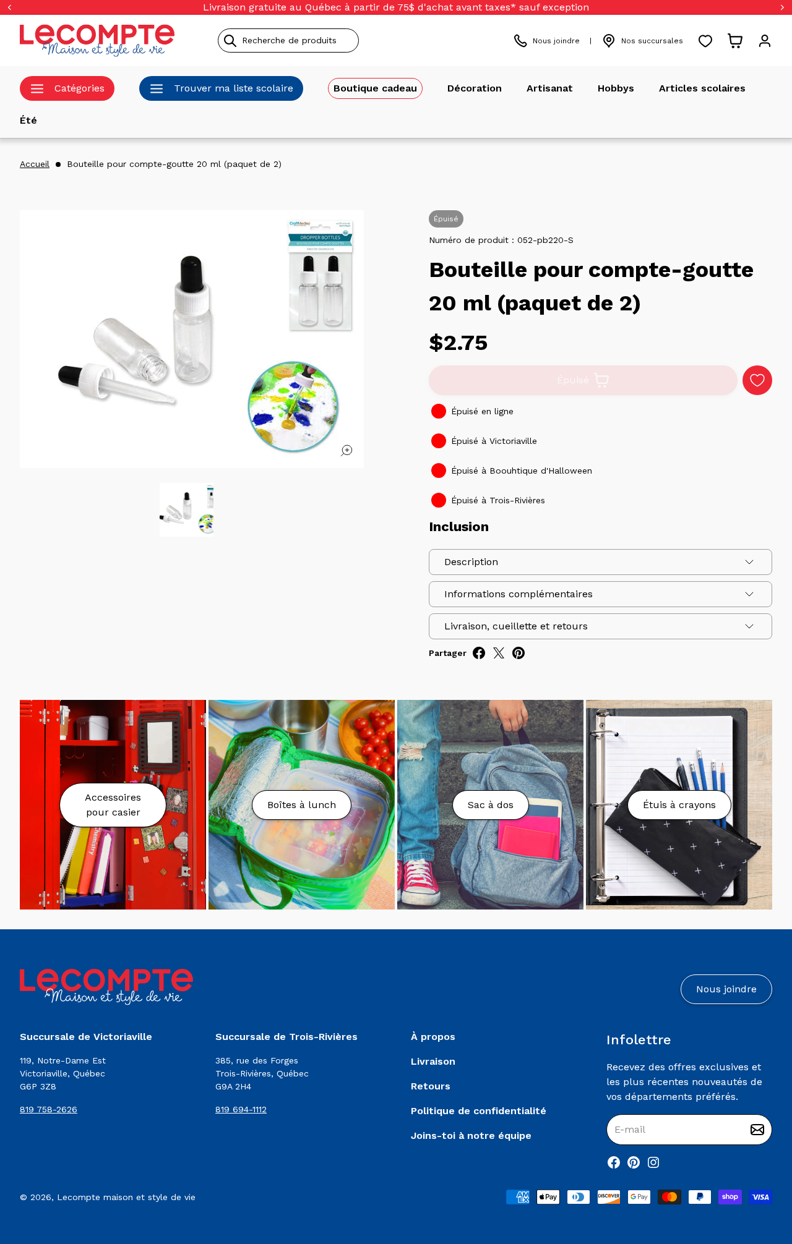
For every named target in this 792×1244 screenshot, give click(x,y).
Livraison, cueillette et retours (516, 626)
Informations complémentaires (518, 594)
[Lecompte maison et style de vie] (97, 40)
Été (28, 120)
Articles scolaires (702, 88)
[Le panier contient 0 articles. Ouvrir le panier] (735, 40)
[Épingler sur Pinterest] (518, 652)
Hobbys (616, 88)
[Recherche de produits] (344, 40)
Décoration (474, 88)
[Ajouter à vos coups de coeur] (757, 380)
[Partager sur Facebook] (478, 652)
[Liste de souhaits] (705, 40)
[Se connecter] (764, 40)
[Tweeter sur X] (498, 652)
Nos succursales (652, 40)
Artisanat (550, 88)
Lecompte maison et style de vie (126, 1197)
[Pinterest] (633, 1162)
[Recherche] (230, 40)
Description (471, 562)
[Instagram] (653, 1162)
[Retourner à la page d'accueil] (106, 987)
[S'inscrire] (757, 1129)
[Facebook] (613, 1162)
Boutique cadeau (375, 88)
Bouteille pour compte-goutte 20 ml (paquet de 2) (174, 164)
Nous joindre (556, 40)
